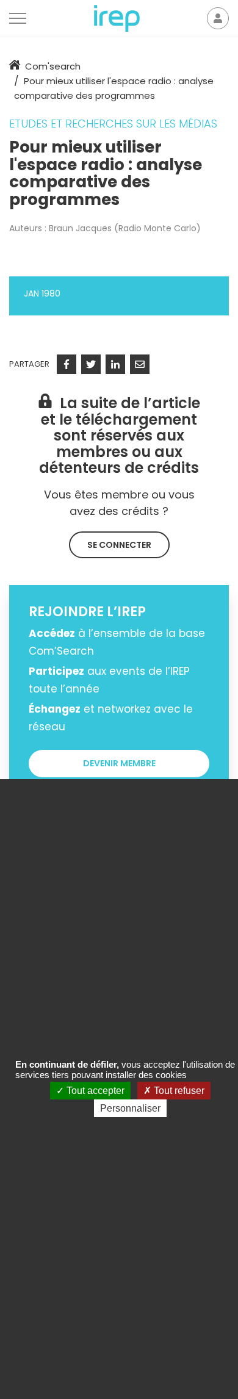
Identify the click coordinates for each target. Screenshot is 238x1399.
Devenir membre (119, 763)
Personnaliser (130, 1108)
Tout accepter (94, 1090)
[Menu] (17, 18)
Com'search (53, 66)
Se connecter (119, 545)
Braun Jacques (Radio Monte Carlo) (125, 228)
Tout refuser (177, 1090)
